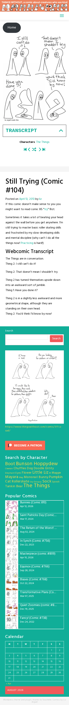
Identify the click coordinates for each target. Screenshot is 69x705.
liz (40, 199)
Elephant (10, 473)
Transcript (21, 131)
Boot (10, 464)
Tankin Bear (14, 486)
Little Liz (40, 472)
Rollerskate (20, 481)
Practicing (27, 243)
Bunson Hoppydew (37, 464)
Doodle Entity (44, 468)
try (46, 209)
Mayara (11, 477)
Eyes (18, 473)
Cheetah (9, 468)
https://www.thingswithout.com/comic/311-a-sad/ (33, 429)
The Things (42, 142)
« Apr (8, 683)
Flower (27, 472)
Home (12, 27)
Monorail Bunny (36, 477)
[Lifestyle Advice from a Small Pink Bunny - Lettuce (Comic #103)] (29, 150)
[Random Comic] (34, 150)
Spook (56, 482)
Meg (21, 477)
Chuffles (20, 468)
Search (9, 331)
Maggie (56, 473)
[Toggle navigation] (62, 15)
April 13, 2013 (27, 199)
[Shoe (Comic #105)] (39, 150)
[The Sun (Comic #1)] (25, 150)
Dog (30, 468)
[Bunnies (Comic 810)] (44, 150)
